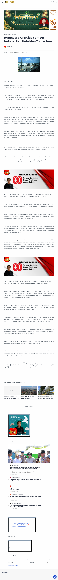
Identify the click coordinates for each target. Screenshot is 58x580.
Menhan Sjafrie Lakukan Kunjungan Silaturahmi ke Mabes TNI (25, 497)
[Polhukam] (38, 6)
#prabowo (26, 523)
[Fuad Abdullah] (15, 486)
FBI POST (7, 576)
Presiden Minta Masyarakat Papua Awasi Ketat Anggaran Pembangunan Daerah (25, 480)
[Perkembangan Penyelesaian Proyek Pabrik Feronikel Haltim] (46, 390)
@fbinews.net (15, 523)
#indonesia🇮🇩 (26, 525)
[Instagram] (4, 573)
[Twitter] (6, 573)
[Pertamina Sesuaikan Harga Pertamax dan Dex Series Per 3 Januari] (12, 390)
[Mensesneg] (24, 6)
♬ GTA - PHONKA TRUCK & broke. (21, 525)
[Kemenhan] (31, 6)
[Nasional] (18, 6)
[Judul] (29, 189)
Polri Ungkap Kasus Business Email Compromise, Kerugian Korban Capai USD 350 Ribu (25, 505)
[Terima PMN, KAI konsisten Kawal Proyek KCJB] (29, 390)
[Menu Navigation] (2, 2)
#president (21, 523)
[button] (51, 2)
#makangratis (15, 525)
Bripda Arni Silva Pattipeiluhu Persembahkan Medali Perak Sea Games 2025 (25, 488)
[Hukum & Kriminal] (19, 503)
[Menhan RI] (20, 494)
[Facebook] (2, 573)
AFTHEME (26, 576)
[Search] (53, 2)
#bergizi (20, 525)
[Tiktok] (8, 573)
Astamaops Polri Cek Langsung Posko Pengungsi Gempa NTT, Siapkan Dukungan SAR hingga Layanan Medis (25, 468)
